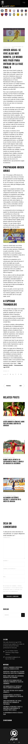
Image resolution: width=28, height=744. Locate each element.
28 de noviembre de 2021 (17, 47)
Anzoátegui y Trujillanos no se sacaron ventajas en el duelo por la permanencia (13, 672)
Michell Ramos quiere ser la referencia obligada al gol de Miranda (13, 676)
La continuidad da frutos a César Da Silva (13, 713)
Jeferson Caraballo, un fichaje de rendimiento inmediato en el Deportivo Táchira (13, 696)
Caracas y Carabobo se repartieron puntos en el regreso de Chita (12, 668)
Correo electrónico (9, 568)
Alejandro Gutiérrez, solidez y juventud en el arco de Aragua (12, 499)
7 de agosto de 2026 (9, 419)
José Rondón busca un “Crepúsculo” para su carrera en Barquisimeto (12, 687)
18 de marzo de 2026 (9, 495)
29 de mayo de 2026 (9, 457)
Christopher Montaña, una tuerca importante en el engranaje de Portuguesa (12, 702)
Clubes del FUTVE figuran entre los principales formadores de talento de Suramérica (13, 681)
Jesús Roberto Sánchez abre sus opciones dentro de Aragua (13, 423)
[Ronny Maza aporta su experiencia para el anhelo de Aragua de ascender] (14, 447)
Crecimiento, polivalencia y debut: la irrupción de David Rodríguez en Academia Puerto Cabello (12, 708)
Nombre (6, 560)
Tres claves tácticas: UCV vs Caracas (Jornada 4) (13, 691)
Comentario (7, 537)
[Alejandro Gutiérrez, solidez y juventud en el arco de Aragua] (14, 485)
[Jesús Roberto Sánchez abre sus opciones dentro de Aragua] (14, 409)
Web (4, 576)
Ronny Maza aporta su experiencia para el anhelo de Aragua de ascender (13, 461)
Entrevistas (6, 47)
